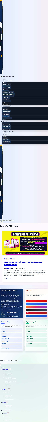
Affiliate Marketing (6, 112)
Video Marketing (6, 116)
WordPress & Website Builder (8, 92)
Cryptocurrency (6, 104)
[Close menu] (0, 365)
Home (4, 79)
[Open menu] (1, 222)
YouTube (28, 300)
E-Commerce (5, 99)
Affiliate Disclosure (6, 139)
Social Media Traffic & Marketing (8, 94)
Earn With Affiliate (6, 97)
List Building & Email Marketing (8, 95)
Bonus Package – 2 (6, 124)
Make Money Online (6, 111)
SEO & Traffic (29, 343)
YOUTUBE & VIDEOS (6, 87)
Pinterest (28, 312)
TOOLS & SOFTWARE (6, 84)
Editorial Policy (5, 341)
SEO (4, 119)
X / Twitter (29, 309)
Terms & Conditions (5, 348)
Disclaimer (4, 336)
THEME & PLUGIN (6, 85)
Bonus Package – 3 (6, 126)
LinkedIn (28, 315)
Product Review (30, 328)
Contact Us (5, 138)
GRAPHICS (5, 89)
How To (4, 107)
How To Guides (29, 336)
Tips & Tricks (5, 109)
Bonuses (4, 402)
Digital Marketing (6, 114)
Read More (7, 278)
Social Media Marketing (7, 117)
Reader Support (6, 132)
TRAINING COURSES (6, 100)
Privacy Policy (4, 343)
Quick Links (4, 413)
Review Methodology (6, 141)
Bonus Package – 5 (6, 129)
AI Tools (4, 82)
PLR (4, 102)
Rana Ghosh (8, 268)
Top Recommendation (8, 131)
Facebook (29, 303)
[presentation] (25, 243)
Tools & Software (30, 333)
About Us (4, 136)
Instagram (29, 306)
